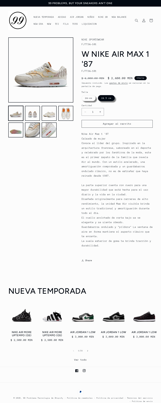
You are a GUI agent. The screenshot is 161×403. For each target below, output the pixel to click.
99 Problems (30, 398)
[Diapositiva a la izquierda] (73, 350)
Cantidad (87, 105)
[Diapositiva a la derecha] (87, 350)
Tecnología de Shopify (50, 398)
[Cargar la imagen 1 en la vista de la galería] (15, 113)
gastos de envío (118, 83)
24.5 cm (106, 98)
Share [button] (88, 260)
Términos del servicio (140, 398)
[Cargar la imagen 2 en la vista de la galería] (32, 113)
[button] (136, 20)
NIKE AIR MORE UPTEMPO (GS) (22, 334)
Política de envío (142, 401)
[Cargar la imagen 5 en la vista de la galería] (15, 130)
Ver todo (80, 359)
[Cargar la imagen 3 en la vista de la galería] (49, 113)
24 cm (90, 99)
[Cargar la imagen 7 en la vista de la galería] (49, 130)
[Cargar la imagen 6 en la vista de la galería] (32, 130)
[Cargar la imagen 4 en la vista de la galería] (65, 113)
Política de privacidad (110, 398)
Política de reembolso (80, 398)
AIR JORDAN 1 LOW (83, 332)
